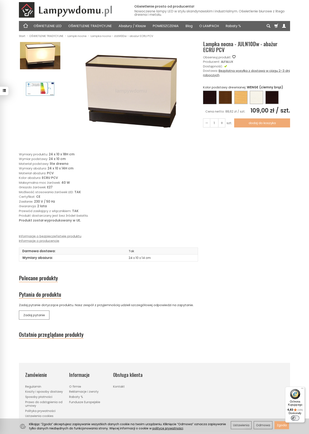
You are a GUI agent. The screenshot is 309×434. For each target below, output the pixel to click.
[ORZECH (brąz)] (225, 97)
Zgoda (282, 425)
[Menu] (302, 389)
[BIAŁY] (256, 97)
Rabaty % (233, 26)
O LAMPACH (209, 26)
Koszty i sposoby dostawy (44, 391)
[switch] (295, 418)
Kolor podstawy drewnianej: (243, 87)
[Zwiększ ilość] (206, 122)
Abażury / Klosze (132, 26)
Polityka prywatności (40, 411)
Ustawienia (241, 425)
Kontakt (119, 386)
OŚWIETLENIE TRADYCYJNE (90, 26)
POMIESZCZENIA (166, 26)
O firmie (75, 386)
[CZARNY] (272, 97)
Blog (189, 26)
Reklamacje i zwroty (84, 391)
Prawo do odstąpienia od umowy (43, 404)
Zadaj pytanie (34, 315)
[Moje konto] (284, 26)
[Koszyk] (276, 26)
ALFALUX (227, 61)
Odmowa (263, 425)
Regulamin (33, 386)
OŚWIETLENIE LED (48, 26)
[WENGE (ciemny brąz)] (210, 97)
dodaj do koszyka (262, 123)
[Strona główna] (71, 10)
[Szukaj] (268, 26)
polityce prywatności (167, 428)
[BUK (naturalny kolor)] (241, 97)
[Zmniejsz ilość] (221, 122)
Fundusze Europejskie (84, 402)
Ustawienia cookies (39, 416)
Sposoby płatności (38, 397)
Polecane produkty (38, 278)
